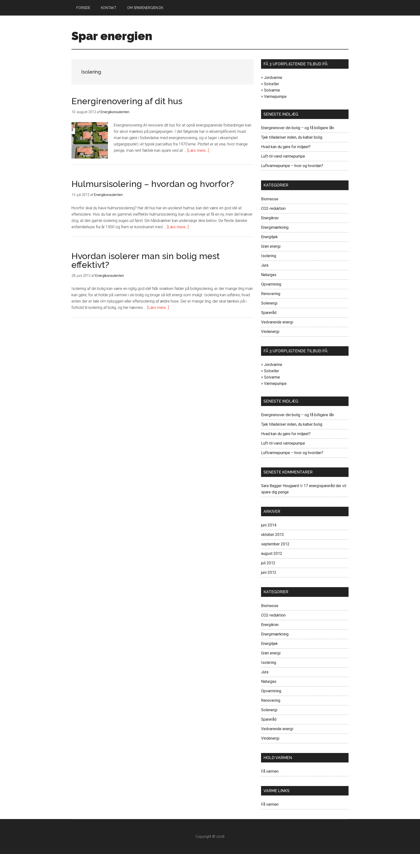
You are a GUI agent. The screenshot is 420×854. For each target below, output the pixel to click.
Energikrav (270, 218)
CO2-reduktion (273, 208)
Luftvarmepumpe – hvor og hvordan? (292, 165)
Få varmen (270, 771)
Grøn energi (270, 246)
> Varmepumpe (274, 96)
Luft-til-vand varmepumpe (283, 156)
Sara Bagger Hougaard (280, 485)
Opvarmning (271, 284)
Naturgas (268, 274)
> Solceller (270, 84)
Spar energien (111, 36)
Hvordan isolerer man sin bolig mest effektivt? (145, 260)
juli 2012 (268, 563)
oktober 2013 (272, 534)
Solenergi (269, 303)
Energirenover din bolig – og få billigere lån (297, 128)
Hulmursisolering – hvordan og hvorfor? (152, 184)
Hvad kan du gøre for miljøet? (286, 146)
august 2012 (271, 553)
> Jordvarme (271, 77)
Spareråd (268, 312)
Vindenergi (270, 331)
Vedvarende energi (277, 322)
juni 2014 (268, 525)
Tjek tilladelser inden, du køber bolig (291, 137)
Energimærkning (275, 227)
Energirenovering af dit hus (126, 101)
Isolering (268, 256)
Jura (264, 265)
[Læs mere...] (198, 150)
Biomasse (269, 199)
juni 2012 (268, 572)
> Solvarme (270, 90)
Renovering (270, 293)
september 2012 (275, 544)
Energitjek (269, 237)
